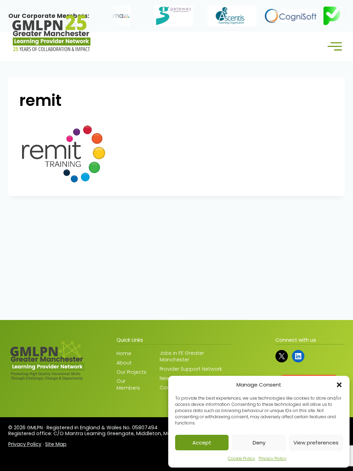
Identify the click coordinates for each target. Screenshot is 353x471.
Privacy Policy (272, 458)
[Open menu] (334, 46)
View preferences (316, 442)
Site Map (56, 444)
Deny (259, 442)
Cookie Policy (241, 458)
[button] (339, 384)
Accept (201, 442)
